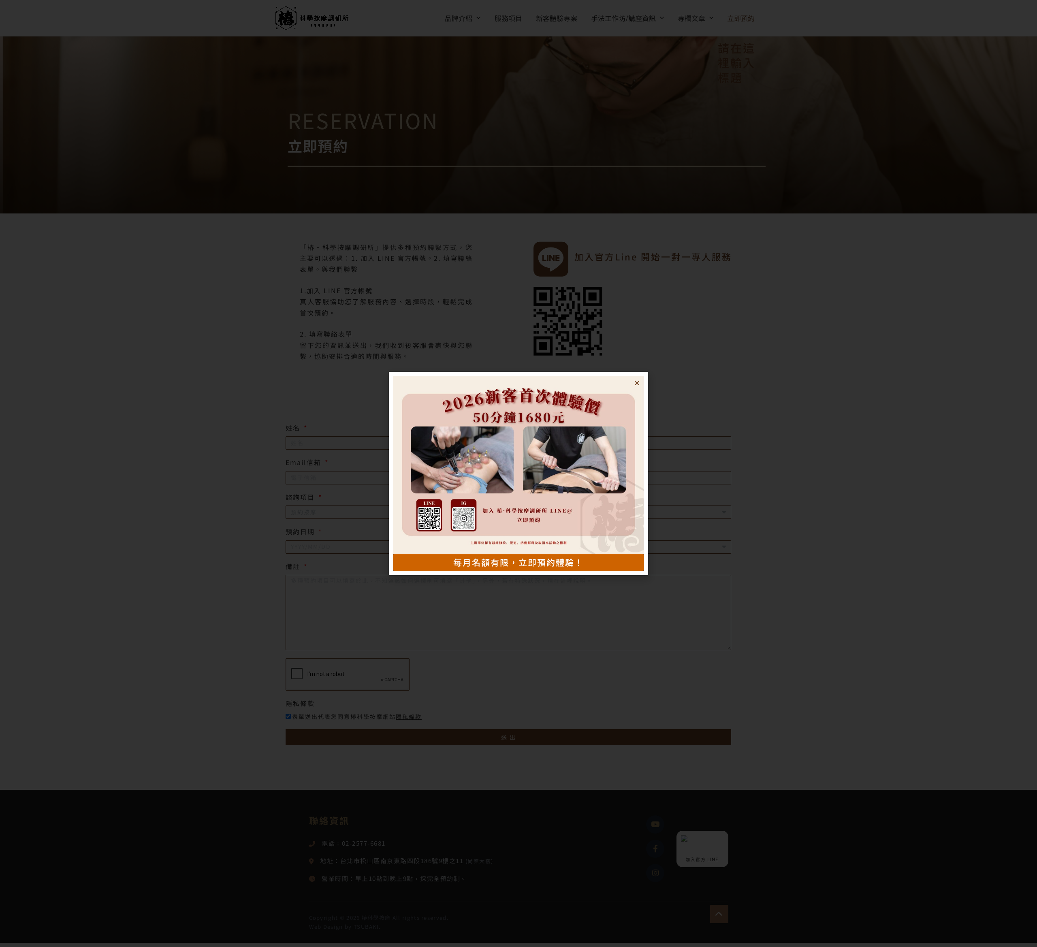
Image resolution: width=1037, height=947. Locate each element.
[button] (637, 383)
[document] (518, 473)
